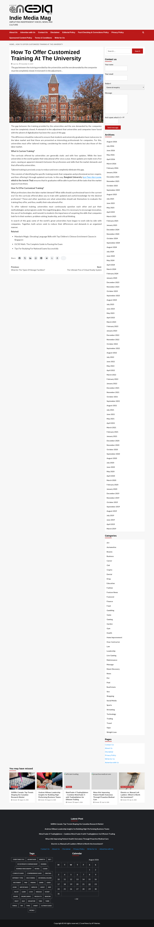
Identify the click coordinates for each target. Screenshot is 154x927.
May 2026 (110, 155)
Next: (84, 268)
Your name (109, 64)
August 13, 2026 (51, 800)
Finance (110, 601)
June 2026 (111, 150)
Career (109, 561)
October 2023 (112, 291)
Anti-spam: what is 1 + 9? (114, 117)
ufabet (35, 905)
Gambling (110, 610)
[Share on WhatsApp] (36, 258)
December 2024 (113, 230)
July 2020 (110, 463)
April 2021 (111, 423)
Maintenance (112, 660)
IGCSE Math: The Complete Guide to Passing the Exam (38, 244)
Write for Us (60, 38)
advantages (32, 859)
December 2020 (113, 441)
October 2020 (112, 449)
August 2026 (112, 142)
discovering (30, 878)
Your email (109, 74)
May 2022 (110, 366)
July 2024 (110, 252)
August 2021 (112, 405)
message (39, 891)
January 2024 (112, 278)
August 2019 (112, 511)
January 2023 (112, 331)
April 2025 (111, 212)
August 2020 (112, 458)
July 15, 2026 (133, 800)
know (16, 891)
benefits (42, 859)
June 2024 (111, 256)
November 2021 (113, 392)
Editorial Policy (68, 32)
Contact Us (43, 32)
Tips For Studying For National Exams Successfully (36, 248)
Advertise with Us (27, 32)
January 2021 (112, 436)
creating (48, 873)
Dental (109, 574)
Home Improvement (114, 637)
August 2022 (112, 353)
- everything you (18, 859)
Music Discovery (113, 669)
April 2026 (111, 159)
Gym (108, 628)
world (31, 910)
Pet (108, 678)
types (28, 905)
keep (49, 887)
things (14, 905)
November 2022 (113, 340)
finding (33, 882)
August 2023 (112, 300)
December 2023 (113, 282)
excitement (17, 882)
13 (77, 879)
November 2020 (113, 445)
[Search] (143, 33)
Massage (110, 664)
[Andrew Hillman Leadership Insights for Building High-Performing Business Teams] (49, 781)
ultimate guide (46, 905)
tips (21, 905)
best (49, 859)
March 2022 (111, 375)
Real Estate (111, 687)
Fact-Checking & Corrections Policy (93, 32)
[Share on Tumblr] (52, 258)
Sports (109, 705)
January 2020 (112, 489)
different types (17, 878)
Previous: (28, 268)
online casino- (26, 896)
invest (42, 887)
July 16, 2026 (105, 802)
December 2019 (113, 493)
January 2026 (112, 172)
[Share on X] (25, 258)
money (47, 891)
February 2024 (112, 274)
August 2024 (112, 247)
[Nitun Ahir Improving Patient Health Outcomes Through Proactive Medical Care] (104, 781)
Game (109, 615)
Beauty (109, 552)
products (38, 896)
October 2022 (112, 344)
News (109, 674)
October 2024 (112, 238)
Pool (108, 683)
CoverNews (84, 923)
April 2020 (111, 476)
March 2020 (111, 480)
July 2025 (110, 199)
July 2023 (110, 304)
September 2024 (113, 243)
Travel (109, 723)
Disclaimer (55, 32)
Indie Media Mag (30, 18)
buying (37, 868)
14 (83, 879)
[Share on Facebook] (19, 258)
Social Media (112, 701)
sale (23, 901)
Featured (110, 597)
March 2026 (111, 164)
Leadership (111, 651)
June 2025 (111, 203)
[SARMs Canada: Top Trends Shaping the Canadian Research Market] (22, 781)
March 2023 (111, 322)
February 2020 (112, 485)
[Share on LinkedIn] (30, 258)
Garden (110, 624)
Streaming (111, 710)
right (17, 901)
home (15, 887)
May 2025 (110, 208)
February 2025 (112, 221)
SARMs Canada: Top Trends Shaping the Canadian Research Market (22, 794)
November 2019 (113, 498)
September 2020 (113, 454)
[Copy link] (63, 258)
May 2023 (110, 313)
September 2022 (113, 348)
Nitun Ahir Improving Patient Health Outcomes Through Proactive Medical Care (77, 839)
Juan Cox (15, 64)
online (15, 896)
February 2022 (112, 379)
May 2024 (110, 260)
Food (109, 606)
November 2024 (113, 234)
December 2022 (113, 335)
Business (110, 556)
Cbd (108, 565)
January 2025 (112, 225)
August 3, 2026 (78, 802)
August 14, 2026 (24, 800)
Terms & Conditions (43, 38)
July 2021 (110, 410)
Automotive (111, 547)
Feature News (112, 592)
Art (108, 543)
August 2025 (112, 194)
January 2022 (112, 383)
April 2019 (111, 524)
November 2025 (113, 181)
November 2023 (113, 287)
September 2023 (113, 296)
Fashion (110, 588)
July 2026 (110, 146)
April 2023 (111, 318)
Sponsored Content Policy (20, 38)
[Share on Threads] (57, 258)
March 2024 (111, 269)
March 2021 (111, 427)
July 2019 (110, 515)
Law (108, 646)
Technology (111, 714)
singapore (31, 901)
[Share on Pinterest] (41, 258)
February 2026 (112, 168)
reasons (48, 896)
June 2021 (111, 414)
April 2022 (111, 370)
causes (45, 868)
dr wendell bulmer (45, 878)
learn (24, 891)
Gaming (110, 619)
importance (24, 887)
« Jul (76, 899)
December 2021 (113, 388)
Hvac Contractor (113, 642)
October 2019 (112, 502)
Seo (108, 692)
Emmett (15, 800)
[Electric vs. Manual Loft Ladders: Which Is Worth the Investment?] (132, 781)
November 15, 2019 (27, 64)
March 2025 (111, 216)
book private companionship (27, 864)
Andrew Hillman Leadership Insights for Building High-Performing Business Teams (49, 794)
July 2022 (110, 357)
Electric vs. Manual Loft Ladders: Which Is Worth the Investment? (130, 794)
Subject (108, 83)
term (40, 901)
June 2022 (111, 361)
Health (109, 633)
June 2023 (111, 309)
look (31, 891)
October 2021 (112, 397)
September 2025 (113, 190)
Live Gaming (111, 655)
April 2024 (111, 265)
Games (41, 882)
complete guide (18, 873)
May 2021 (110, 419)
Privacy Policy (117, 32)
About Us (13, 32)
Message (108, 93)
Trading (110, 719)
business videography (23, 868)
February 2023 (112, 326)
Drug (109, 579)
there (47, 901)
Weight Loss (112, 732)
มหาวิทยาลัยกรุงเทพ (92, 177)
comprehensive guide (34, 873)
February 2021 (112, 432)
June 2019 (111, 520)
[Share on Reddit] (46, 258)
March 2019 (111, 529)
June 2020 (111, 467)
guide (49, 882)
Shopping (110, 696)
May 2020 (110, 471)
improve (34, 887)
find (25, 882)
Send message (112, 127)
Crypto (109, 570)
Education (111, 583)
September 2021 (113, 401)
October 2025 (112, 186)
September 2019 (113, 507)
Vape (109, 728)
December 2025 (113, 177)
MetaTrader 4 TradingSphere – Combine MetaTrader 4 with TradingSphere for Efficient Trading (77, 834)
